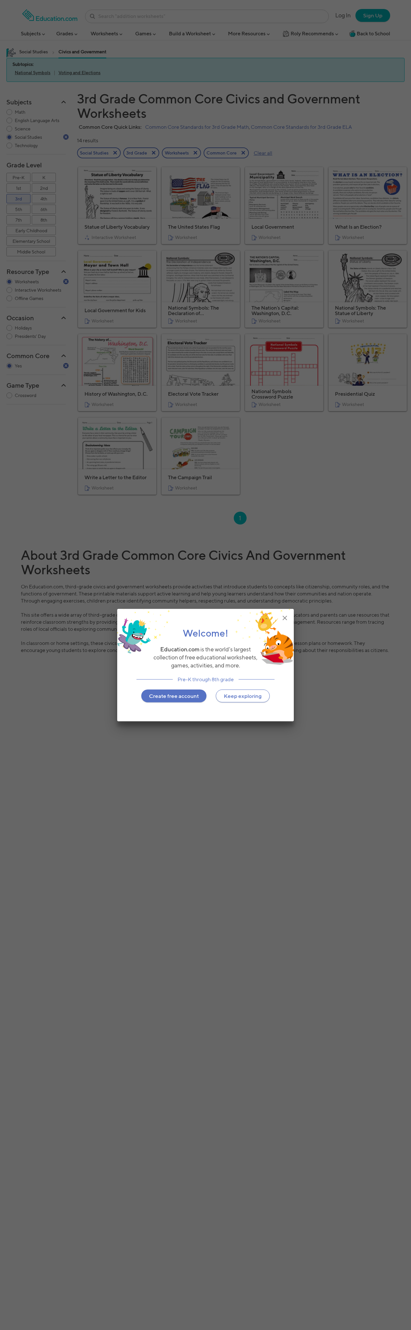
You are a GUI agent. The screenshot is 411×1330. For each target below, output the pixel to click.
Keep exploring (243, 695)
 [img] (285, 617)
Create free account (174, 695)
